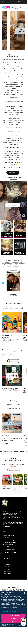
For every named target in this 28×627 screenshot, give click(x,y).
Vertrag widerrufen (10, 552)
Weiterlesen (5, 443)
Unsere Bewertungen (8, 535)
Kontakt (5, 575)
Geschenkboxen (7, 573)
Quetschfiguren (7, 569)
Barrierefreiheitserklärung (9, 542)
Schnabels (5, 486)
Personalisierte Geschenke (10, 562)
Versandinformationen (8, 546)
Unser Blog (6, 537)
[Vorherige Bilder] (3, 283)
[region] (13, 282)
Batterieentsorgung (8, 544)
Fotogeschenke (7, 564)
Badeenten (6, 566)
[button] (23, 215)
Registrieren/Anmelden (9, 549)
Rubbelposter (6, 571)
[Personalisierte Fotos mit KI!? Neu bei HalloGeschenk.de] (12, 423)
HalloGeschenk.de (18, 486)
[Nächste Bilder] (24, 283)
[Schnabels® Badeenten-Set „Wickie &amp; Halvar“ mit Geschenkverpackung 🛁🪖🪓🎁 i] (9, 482)
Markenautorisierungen (9, 540)
